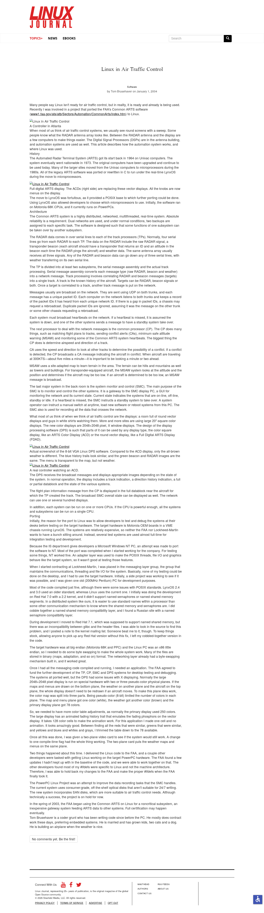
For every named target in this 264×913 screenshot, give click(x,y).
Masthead (143, 884)
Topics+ (36, 38)
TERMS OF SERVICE (71, 903)
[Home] (52, 16)
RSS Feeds (164, 884)
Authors (143, 888)
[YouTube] (63, 886)
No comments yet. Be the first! (53, 839)
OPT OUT (113, 903)
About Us (163, 888)
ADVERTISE (95, 903)
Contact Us (145, 893)
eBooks (69, 38)
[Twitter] (79, 886)
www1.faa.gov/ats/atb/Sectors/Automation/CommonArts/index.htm (78, 113)
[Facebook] (71, 886)
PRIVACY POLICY (45, 903)
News (52, 38)
